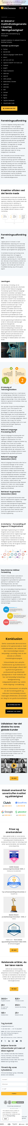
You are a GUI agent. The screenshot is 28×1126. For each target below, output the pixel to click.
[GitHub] (21, 1041)
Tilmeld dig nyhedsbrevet (14, 1106)
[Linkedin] (10, 1041)
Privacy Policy (11, 1116)
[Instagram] (14, 1041)
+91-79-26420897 (17, 1029)
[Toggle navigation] (26, 8)
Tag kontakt (6, 1023)
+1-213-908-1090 (5, 1029)
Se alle (14, 778)
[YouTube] (18, 1041)
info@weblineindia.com (7, 1026)
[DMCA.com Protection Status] (18, 1102)
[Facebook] (2, 1041)
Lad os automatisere (15, 4)
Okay (5, 1119)
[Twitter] (6, 1041)
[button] (9, 108)
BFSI (7, 34)
